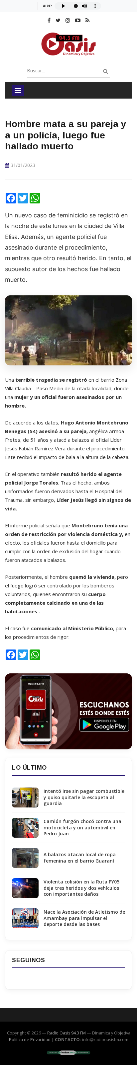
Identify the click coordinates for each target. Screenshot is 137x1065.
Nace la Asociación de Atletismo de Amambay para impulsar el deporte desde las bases (84, 918)
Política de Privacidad (30, 1039)
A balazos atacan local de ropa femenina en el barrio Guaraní (80, 858)
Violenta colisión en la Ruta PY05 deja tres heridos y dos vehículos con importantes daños (81, 888)
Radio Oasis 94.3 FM (66, 1033)
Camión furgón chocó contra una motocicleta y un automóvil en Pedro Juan (82, 827)
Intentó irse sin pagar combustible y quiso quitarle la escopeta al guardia (84, 797)
